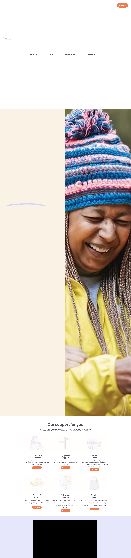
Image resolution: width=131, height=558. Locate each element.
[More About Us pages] (36, 54)
